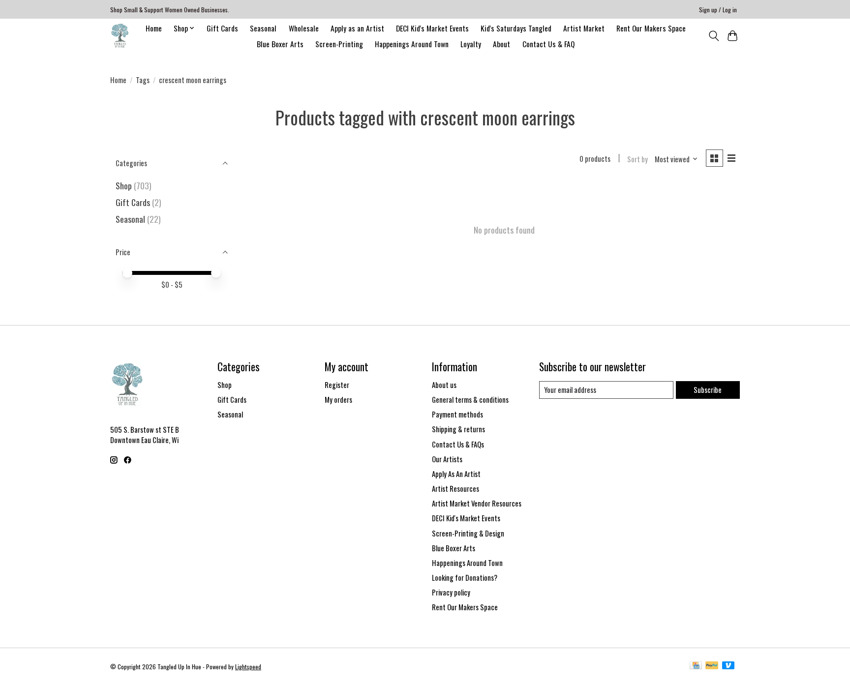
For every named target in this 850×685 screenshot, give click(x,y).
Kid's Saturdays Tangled (516, 28)
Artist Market (584, 28)
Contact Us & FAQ (548, 43)
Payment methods (457, 414)
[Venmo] (728, 666)
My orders (338, 399)
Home (154, 28)
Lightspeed (248, 666)
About (501, 43)
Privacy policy (451, 592)
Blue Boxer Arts (280, 43)
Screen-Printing (339, 43)
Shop (124, 185)
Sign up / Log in (718, 9)
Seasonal (263, 28)
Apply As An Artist (456, 474)
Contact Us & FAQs (458, 444)
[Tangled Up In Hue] (119, 35)
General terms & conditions (470, 399)
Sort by (637, 159)
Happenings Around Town (412, 43)
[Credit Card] (696, 666)
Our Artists (447, 459)
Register (337, 385)
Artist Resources (455, 488)
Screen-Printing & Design (468, 533)
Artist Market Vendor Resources (476, 503)
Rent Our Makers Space (651, 28)
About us (444, 385)
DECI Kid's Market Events (432, 28)
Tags (143, 80)
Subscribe (708, 390)
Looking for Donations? (464, 577)
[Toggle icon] (713, 36)
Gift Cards (222, 28)
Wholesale (304, 28)
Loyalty (470, 43)
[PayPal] (711, 666)
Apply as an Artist (357, 28)
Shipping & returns (458, 429)
